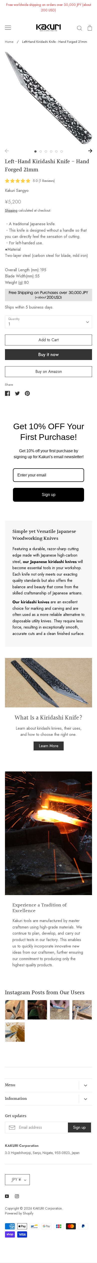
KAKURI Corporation (47, 1208)
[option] (48, 98)
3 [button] (46, 151)
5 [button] (56, 151)
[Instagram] (17, 1196)
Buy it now (48, 354)
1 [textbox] (9, 324)
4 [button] (51, 151)
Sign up (48, 495)
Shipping (11, 210)
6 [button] (61, 151)
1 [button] (35, 151)
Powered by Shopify (19, 1213)
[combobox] (48, 322)
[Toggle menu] (7, 28)
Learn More (48, 746)
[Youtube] (7, 1196)
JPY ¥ (16, 1179)
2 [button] (41, 151)
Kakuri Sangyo (17, 190)
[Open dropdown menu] (85, 1085)
